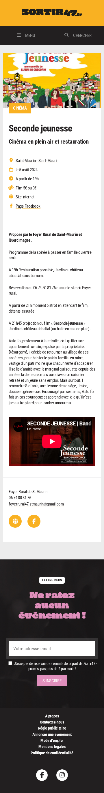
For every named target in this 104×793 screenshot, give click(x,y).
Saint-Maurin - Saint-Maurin (37, 160)
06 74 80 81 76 (20, 497)
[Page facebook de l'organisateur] (33, 521)
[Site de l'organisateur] (15, 521)
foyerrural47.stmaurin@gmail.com (36, 504)
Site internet (25, 196)
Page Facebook (28, 206)
